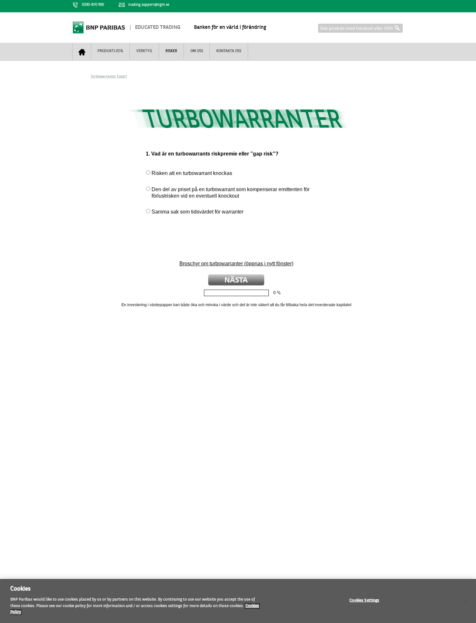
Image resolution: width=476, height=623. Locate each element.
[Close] (466, 601)
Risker (171, 51)
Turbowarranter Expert (109, 76)
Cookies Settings (364, 600)
